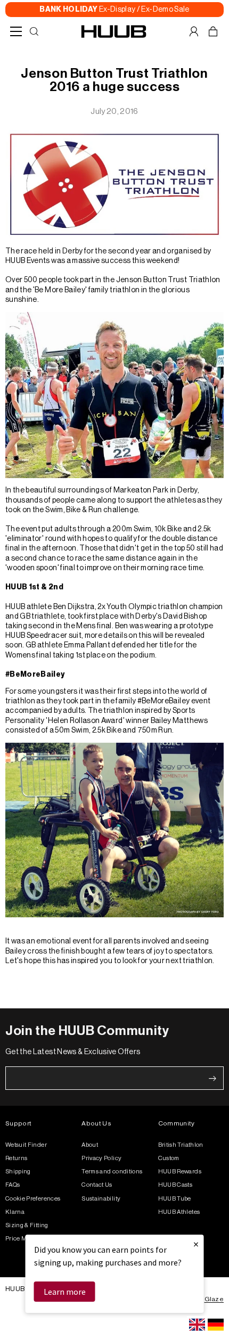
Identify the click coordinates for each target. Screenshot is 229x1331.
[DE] (216, 1324)
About (89, 1145)
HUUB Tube (174, 1199)
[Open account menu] (193, 31)
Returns (16, 1158)
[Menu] (16, 31)
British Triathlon (180, 1145)
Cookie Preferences (32, 1199)
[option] (216, 1324)
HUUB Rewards (179, 1171)
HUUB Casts (175, 1185)
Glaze (214, 1299)
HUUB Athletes (179, 1212)
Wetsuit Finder (26, 1145)
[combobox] (197, 1324)
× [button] (196, 1244)
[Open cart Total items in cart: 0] (213, 31)
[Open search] (34, 31)
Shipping (18, 1171)
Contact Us (96, 1185)
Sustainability (100, 1199)
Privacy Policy (101, 1158)
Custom (168, 1158)
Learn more (65, 1291)
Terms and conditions (111, 1171)
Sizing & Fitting (26, 1225)
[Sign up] (212, 1078)
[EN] (197, 1324)
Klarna (14, 1212)
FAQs (12, 1185)
